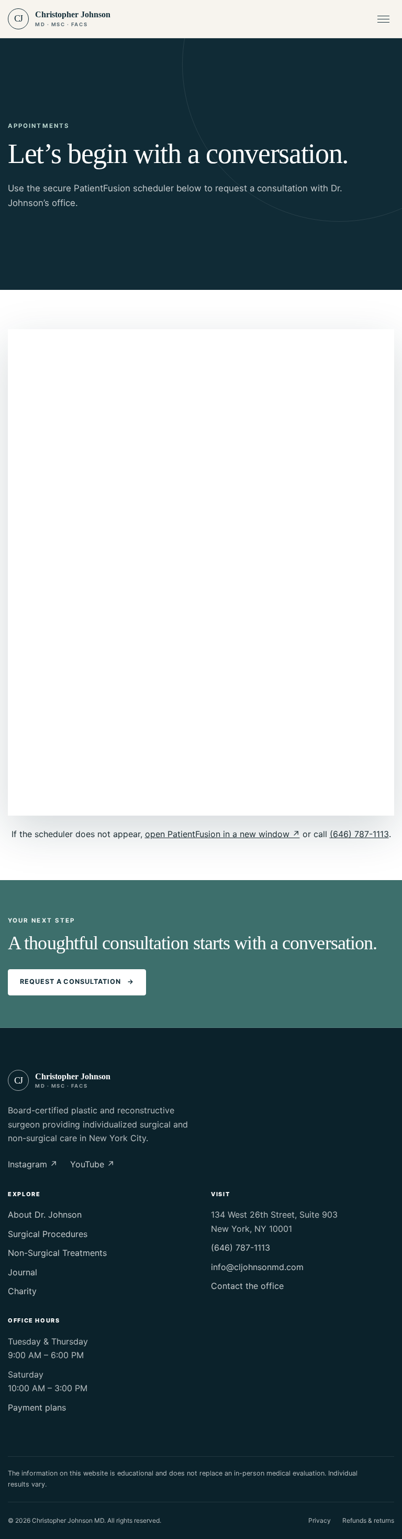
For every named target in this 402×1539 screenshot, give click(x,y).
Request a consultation (77, 981)
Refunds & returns (368, 1520)
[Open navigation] (383, 19)
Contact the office (247, 1286)
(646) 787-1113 (359, 834)
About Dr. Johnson (45, 1214)
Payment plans (37, 1407)
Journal (22, 1272)
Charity (22, 1291)
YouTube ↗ (92, 1164)
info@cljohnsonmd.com (257, 1267)
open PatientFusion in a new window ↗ (222, 834)
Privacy (319, 1520)
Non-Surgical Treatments (57, 1253)
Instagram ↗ (33, 1164)
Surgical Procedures (47, 1234)
